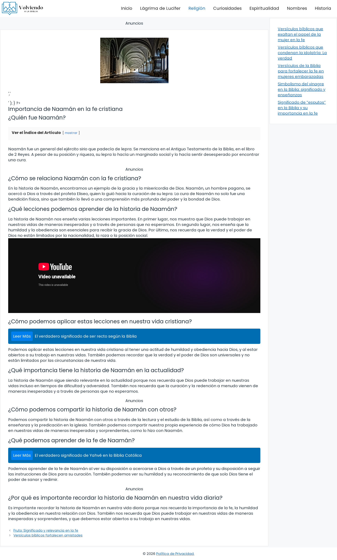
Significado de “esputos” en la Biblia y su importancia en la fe (302, 108)
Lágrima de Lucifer (160, 8)
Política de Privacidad (175, 553)
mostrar (71, 133)
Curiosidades (227, 8)
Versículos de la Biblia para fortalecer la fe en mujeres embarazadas (301, 71)
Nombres (297, 8)
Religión (196, 8)
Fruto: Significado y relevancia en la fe (45, 530)
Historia (323, 8)
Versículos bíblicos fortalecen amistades (47, 535)
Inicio (126, 8)
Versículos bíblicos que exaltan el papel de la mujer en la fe (300, 34)
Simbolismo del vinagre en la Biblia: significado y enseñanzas (301, 89)
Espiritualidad (264, 8)
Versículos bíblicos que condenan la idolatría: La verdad (302, 53)
